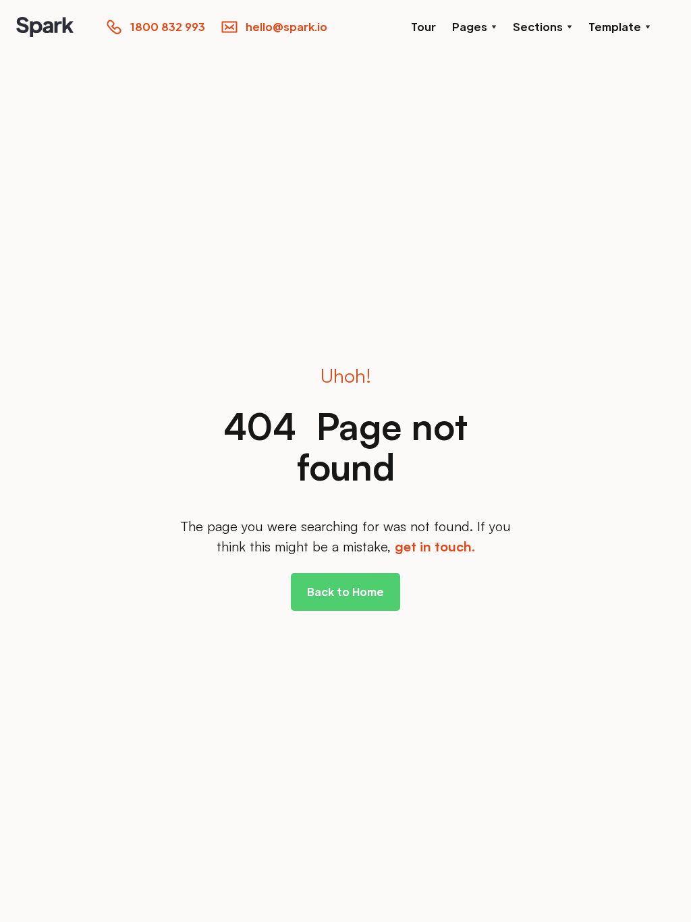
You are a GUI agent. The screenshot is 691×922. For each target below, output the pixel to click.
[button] (474, 27)
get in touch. (435, 546)
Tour (423, 27)
